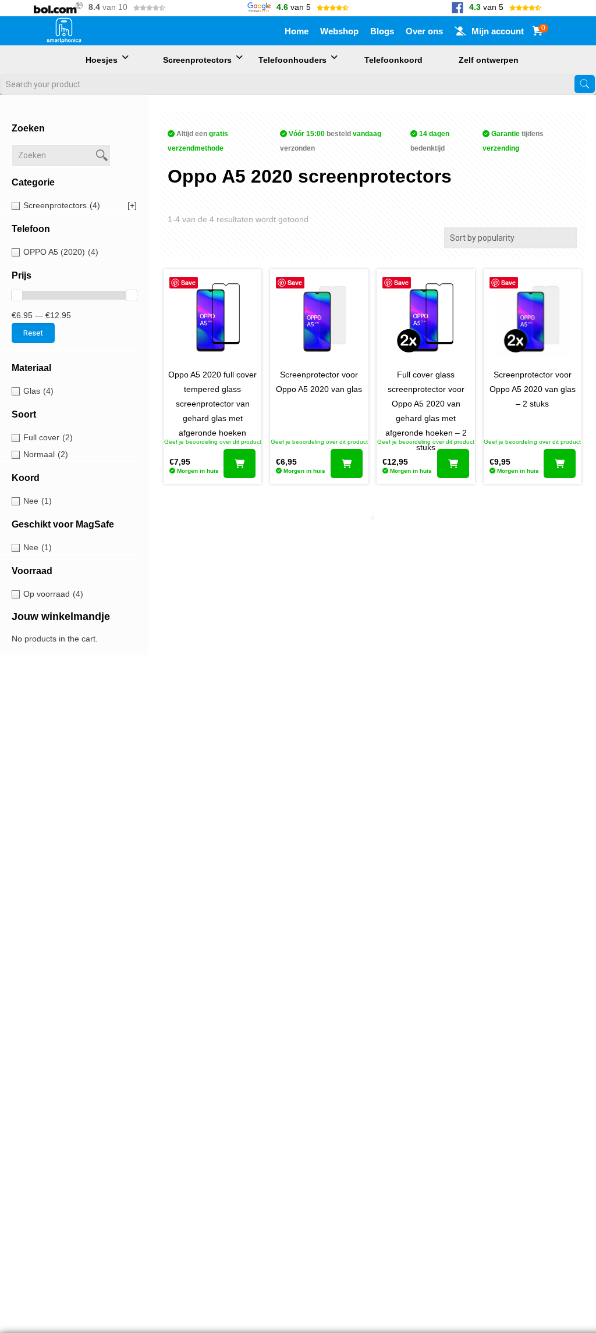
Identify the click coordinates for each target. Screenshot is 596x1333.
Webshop (339, 31)
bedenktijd (429, 141)
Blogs (382, 31)
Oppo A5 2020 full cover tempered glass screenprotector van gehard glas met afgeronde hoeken (212, 403)
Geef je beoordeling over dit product (212, 442)
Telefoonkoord (393, 60)
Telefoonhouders (292, 60)
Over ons (424, 31)
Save (188, 282)
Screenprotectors (197, 60)
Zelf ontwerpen (489, 60)
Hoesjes (102, 60)
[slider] (17, 295)
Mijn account (497, 31)
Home (296, 31)
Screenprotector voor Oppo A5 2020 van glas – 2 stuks (532, 389)
